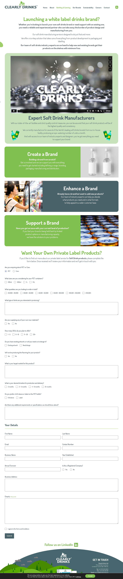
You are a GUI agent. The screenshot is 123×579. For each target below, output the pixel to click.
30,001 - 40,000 (28, 293)
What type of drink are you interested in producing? (22, 300)
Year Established (68, 455)
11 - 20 (26, 334)
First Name (8, 433)
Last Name (66, 433)
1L (26, 282)
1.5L (34, 282)
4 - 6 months (36, 387)
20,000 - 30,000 (13, 293)
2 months (11, 387)
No (16, 324)
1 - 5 (9, 334)
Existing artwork (13, 345)
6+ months (48, 387)
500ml (19, 282)
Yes (9, 324)
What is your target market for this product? (19, 363)
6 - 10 (17, 334)
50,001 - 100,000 (59, 293)
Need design (26, 345)
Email (7, 444)
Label (20, 398)
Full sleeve (11, 398)
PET (9, 271)
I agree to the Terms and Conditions (18, 529)
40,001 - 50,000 (43, 293)
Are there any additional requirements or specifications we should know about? (32, 405)
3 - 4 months (23, 387)
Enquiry (10, 496)
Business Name (10, 455)
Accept (90, 576)
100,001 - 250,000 (74, 293)
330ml (10, 282)
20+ (34, 334)
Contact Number (68, 444)
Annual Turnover (10, 465)
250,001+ (88, 293)
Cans (17, 271)
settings (78, 577)
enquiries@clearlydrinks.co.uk (101, 572)
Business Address (11, 477)
